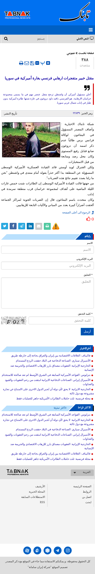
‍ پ (43, 62)
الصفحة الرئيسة (82, 486)
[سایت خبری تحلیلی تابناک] (20, 9)
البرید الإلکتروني (84, 259)
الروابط (87, 491)
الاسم (90, 243)
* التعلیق (88, 275)
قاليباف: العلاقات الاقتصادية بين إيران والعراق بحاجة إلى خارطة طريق (50, 355)
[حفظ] (32, 63)
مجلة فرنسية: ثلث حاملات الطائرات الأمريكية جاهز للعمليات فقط (53, 398)
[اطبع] (21, 63)
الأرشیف (40, 486)
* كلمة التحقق (85, 314)
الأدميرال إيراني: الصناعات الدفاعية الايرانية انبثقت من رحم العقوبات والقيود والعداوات (49, 382)
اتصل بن (86, 497)
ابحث (88, 502)
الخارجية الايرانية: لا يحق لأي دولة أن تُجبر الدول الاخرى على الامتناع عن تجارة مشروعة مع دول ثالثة (48, 391)
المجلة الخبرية (37, 491)
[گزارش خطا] (55, 226)
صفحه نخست (86, 53)
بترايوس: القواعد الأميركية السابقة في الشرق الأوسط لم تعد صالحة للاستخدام (46, 375)
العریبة (86, 472)
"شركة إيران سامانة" (39, 567)
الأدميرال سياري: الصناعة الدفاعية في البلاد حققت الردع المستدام (53, 360)
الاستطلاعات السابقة (33, 497)
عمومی (71, 53)
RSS (42, 502)
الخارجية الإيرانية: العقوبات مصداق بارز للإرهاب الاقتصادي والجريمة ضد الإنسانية (52, 367)
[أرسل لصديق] (26, 63)
